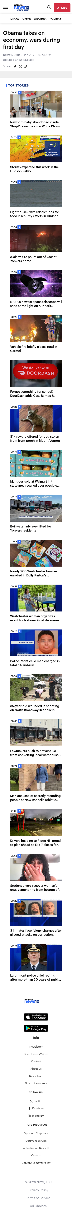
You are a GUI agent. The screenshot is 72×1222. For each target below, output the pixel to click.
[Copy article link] (25, 66)
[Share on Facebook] (15, 66)
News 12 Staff (11, 55)
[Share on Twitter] (20, 66)
